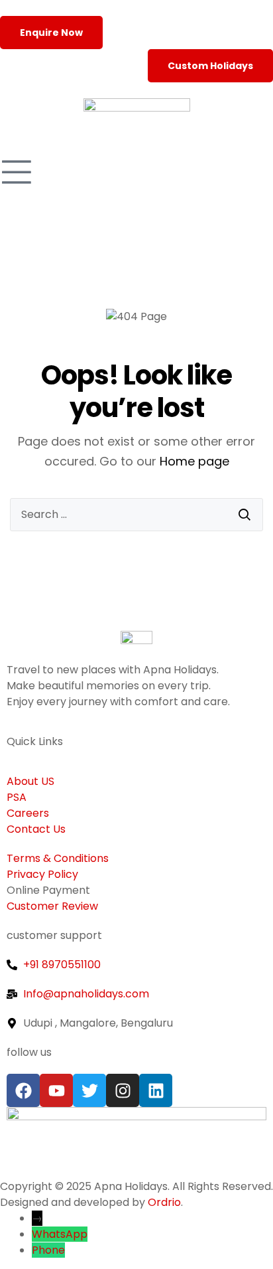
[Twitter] (89, 1090)
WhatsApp (59, 1234)
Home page (194, 461)
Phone (48, 1250)
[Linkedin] (155, 1090)
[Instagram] (122, 1090)
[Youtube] (56, 1090)
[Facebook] (23, 1090)
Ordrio (164, 1202)
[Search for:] (136, 514)
